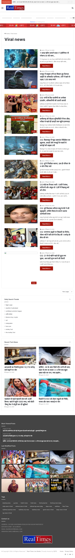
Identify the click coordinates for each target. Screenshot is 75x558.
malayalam (9, 323)
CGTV (55, 551)
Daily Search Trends (11, 299)
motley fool (9, 329)
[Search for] (73, 8)
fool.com (8, 326)
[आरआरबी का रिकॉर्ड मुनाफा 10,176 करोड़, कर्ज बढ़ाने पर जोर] (20, 356)
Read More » (46, 66)
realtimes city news (24, 509)
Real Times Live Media (34, 551)
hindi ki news (24, 503)
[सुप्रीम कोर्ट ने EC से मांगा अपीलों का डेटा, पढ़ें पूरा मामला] (62, 471)
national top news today (36, 506)
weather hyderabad (12, 308)
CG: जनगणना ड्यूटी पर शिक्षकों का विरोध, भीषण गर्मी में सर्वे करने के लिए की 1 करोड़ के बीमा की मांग (55, 235)
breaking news (7, 503)
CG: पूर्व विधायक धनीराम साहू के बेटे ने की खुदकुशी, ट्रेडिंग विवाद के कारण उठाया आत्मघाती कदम (54, 211)
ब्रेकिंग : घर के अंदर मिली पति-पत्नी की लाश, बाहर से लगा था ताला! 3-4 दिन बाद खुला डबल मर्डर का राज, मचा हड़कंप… (41, 2)
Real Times (65, 506)
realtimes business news (9, 509)
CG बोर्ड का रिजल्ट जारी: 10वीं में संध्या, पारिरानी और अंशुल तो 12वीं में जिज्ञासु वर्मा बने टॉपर (54, 187)
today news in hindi (61, 509)
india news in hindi (8, 506)
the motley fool (10, 332)
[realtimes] (15, 7)
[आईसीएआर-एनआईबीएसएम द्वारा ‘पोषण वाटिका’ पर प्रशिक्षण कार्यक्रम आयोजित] (37, 485)
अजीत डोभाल (9, 314)
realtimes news (36, 509)
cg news (15, 503)
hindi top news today (55, 503)
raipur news (49, 506)
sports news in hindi (48, 509)
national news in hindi (21, 506)
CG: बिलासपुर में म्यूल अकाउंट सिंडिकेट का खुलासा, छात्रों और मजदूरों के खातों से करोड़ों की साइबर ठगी (55, 143)
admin (43, 50)
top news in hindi (7, 513)
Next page (65, 291)
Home (8, 33)
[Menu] (2, 8)
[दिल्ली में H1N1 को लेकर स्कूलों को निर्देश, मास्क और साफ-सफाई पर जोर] (55, 388)
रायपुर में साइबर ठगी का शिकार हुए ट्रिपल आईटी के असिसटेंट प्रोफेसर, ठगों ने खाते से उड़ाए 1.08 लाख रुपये (55, 77)
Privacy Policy (69, 551)
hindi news (33, 503)
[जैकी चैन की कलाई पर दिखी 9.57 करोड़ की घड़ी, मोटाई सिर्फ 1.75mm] (62, 485)
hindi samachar (43, 503)
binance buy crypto (12, 317)
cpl (7, 320)
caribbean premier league (14, 311)
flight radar (9, 305)
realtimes (57, 506)
